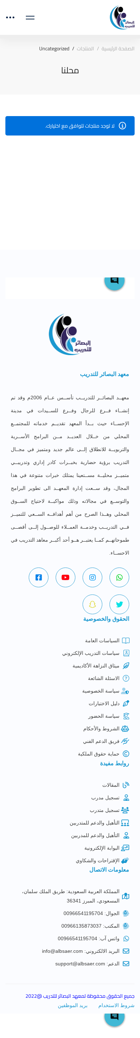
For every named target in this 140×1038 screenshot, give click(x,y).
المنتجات (85, 49)
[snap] (92, 604)
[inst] (92, 577)
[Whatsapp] (119, 577)
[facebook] (38, 577)
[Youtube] (65, 577)
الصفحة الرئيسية (118, 49)
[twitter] (119, 604)
